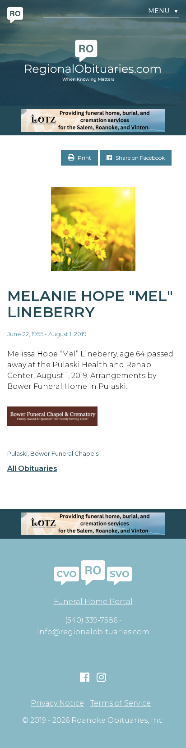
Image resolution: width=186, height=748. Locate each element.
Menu (163, 11)
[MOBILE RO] (93, 120)
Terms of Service (120, 703)
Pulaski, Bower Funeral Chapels (52, 453)
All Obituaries (32, 469)
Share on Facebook (139, 157)
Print (83, 157)
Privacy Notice (57, 703)
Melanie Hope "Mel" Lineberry (90, 304)
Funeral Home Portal (93, 601)
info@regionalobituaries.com (93, 632)
